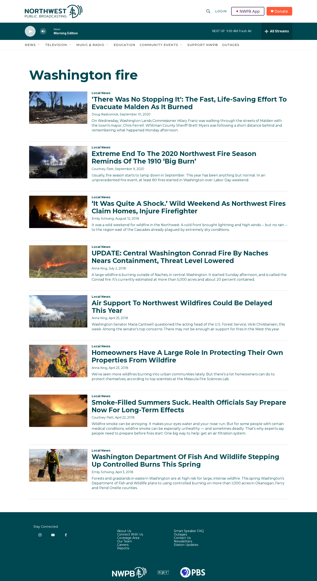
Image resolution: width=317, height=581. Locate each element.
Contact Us (182, 538)
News (30, 45)
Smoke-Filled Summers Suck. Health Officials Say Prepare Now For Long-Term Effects (189, 406)
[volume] (43, 31)
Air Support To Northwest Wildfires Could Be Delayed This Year (182, 307)
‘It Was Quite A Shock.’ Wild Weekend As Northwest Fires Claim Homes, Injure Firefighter (189, 207)
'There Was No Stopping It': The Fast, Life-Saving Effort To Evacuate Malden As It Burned (189, 103)
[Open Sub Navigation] (39, 45)
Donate (281, 11)
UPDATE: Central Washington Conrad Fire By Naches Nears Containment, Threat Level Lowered (180, 257)
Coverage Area (128, 538)
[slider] (50, 31)
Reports (123, 548)
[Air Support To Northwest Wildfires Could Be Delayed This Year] (58, 311)
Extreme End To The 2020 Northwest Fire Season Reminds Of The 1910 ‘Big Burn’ (174, 157)
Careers (123, 545)
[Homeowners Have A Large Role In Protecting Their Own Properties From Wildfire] (58, 361)
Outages (230, 45)
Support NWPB (202, 45)
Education (124, 45)
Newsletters (183, 541)
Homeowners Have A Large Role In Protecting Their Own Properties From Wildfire (187, 356)
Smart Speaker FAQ (189, 531)
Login (221, 11)
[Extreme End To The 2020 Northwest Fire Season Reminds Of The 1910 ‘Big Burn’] (58, 162)
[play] (30, 31)
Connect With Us (130, 534)
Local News (101, 93)
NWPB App (250, 11)
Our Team (124, 541)
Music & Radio (90, 45)
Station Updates (186, 545)
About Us (124, 531)
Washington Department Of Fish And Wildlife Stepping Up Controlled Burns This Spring (185, 460)
